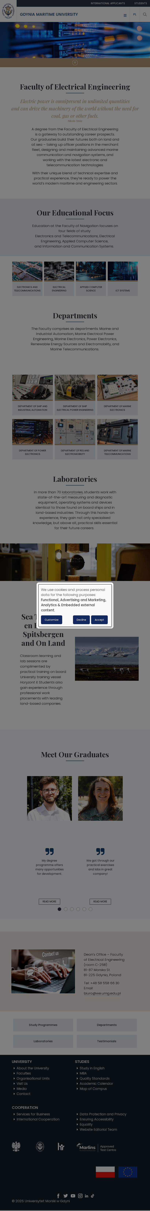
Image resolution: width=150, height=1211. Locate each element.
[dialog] (75, 605)
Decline (81, 620)
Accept (99, 620)
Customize (52, 620)
